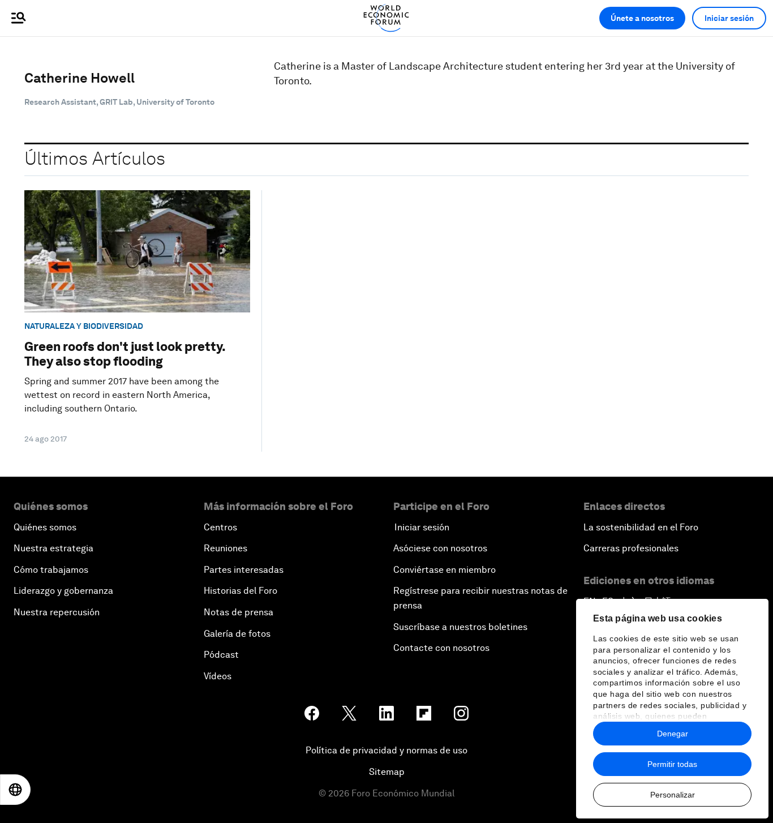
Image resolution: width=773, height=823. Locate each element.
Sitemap (387, 771)
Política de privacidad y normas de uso (386, 750)
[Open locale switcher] (15, 789)
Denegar (672, 733)
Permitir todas (672, 764)
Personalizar (672, 794)
